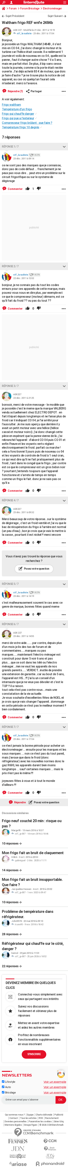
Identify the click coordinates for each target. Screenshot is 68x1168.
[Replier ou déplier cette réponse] (64, 147)
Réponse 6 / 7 (10, 624)
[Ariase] (18, 1164)
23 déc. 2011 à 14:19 (23, 596)
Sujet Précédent (14, 16)
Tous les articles (28, 1118)
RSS (41, 1118)
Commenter (15, 188)
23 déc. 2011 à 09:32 (23, 512)
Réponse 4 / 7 (10, 500)
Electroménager (52, 8)
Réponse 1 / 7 (10, 146)
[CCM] (50, 1141)
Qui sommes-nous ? (15, 1114)
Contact (13, 1118)
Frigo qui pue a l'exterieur (18, 118)
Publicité (58, 1114)
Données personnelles (16, 1121)
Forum (13, 8)
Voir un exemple (55, 1082)
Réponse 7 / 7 (10, 726)
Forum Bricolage (29, 8)
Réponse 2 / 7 (10, 266)
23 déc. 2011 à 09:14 (23, 158)
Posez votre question (36, 568)
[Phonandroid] (50, 1163)
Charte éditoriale (44, 1114)
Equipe (30, 1114)
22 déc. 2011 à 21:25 (23, 397)
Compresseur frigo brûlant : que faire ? (27, 123)
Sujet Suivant (55, 16)
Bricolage (10, 1092)
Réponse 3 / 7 (10, 385)
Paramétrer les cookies (40, 1121)
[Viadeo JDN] (50, 1156)
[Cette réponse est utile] (27, 189)
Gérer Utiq (59, 1121)
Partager (36, 91)
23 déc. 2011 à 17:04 (43, 33)
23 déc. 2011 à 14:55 (23, 636)
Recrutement (52, 1118)
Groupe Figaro (30, 1125)
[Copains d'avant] (18, 1156)
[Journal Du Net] (18, 1148)
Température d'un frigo (17, 109)
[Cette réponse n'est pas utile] (38, 189)
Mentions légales (13, 1125)
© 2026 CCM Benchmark (51, 1125)
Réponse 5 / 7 (10, 583)
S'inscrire (34, 1054)
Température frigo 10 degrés (20, 127)
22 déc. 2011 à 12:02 (23, 278)
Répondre (20, 802)
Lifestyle (9, 1082)
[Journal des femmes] (18, 1141)
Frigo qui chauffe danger (18, 114)
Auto (7, 1087)
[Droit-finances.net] (50, 1148)
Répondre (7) (15, 91)
